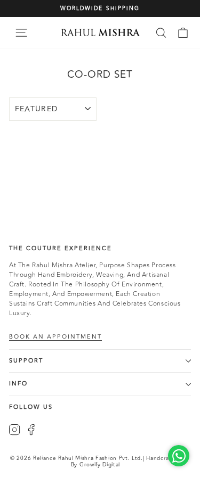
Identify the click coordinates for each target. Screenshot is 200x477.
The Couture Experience (60, 248)
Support (26, 360)
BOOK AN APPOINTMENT (55, 337)
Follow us (31, 407)
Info (18, 383)
